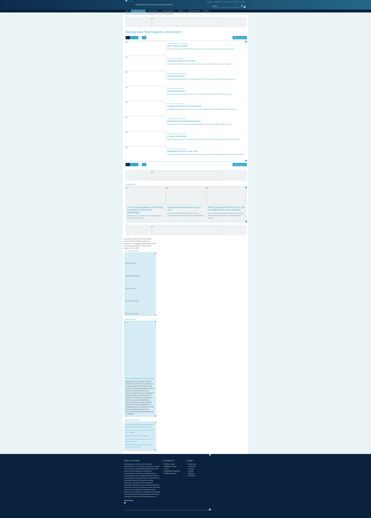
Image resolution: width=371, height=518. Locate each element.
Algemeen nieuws (167, 11)
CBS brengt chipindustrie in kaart (137, 436)
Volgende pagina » (240, 38)
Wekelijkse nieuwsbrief (172, 471)
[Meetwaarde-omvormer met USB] (146, 154)
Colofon (242, 2)
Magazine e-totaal (170, 466)
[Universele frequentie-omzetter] (146, 63)
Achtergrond (152, 11)
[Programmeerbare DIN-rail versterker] (146, 108)
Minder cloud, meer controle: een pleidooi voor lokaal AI (140, 431)
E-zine (166, 469)
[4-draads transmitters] (146, 138)
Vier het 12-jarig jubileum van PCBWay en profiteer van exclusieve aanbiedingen (145, 210)
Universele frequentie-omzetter (181, 61)
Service (205, 11)
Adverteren (227, 2)
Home (127, 11)
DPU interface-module (177, 46)
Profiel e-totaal (169, 464)
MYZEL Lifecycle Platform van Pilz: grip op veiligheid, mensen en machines (226, 208)
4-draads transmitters (177, 136)
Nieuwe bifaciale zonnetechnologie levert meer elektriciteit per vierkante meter (140, 426)
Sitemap (191, 473)
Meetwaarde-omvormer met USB (182, 151)
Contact (235, 2)
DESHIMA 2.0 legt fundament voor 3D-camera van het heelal (138, 446)
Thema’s (180, 11)
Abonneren (217, 2)
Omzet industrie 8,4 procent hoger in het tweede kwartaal (139, 440)
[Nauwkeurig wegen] (146, 78)
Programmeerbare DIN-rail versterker (184, 106)
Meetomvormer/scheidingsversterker (184, 121)
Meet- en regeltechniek (151, 13)
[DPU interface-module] (146, 48)
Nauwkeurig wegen (176, 76)
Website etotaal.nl (170, 473)
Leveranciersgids (194, 11)
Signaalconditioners (176, 91)
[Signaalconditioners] (146, 93)
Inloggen (209, 2)
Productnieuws (137, 11)
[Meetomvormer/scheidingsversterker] (146, 123)
